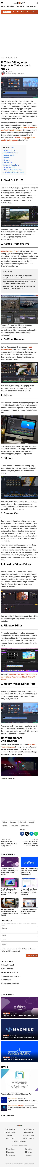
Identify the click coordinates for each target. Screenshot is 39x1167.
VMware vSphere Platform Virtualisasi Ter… (17, 1094)
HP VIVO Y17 (6, 980)
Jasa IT (10, 1135)
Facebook (11, 1149)
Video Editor (25, 825)
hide (13, 147)
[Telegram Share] (31, 834)
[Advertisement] (19, 35)
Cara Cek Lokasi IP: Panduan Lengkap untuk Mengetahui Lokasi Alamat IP (9, 871)
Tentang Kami (28, 1129)
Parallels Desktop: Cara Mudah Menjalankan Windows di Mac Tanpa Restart (9, 892)
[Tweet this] (27, 834)
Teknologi (14, 825)
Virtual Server (5, 1092)
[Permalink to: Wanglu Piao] (3, 73)
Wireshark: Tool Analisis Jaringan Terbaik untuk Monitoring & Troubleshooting (29, 871)
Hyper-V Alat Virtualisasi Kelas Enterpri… (23, 1101)
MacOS (31, 822)
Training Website (19, 1141)
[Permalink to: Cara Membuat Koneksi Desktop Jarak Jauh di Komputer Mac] (29, 903)
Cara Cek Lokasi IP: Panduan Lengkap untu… (19, 1015)
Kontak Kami (10, 1129)
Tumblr (29, 1152)
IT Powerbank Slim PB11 (10, 983)
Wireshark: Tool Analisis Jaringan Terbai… (18, 1059)
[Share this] (22, 834)
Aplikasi (4, 822)
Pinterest (11, 1152)
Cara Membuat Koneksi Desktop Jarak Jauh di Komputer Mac (29, 911)
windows (21, 1105)
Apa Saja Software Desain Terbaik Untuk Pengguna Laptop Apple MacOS (9, 912)
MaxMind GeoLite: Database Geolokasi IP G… (19, 1037)
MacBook (23, 822)
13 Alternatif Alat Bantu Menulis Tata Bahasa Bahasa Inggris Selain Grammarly (29, 892)
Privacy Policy (10, 1132)
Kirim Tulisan (28, 1138)
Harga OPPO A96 (8, 969)
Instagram (11, 1155)
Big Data (5, 1035)
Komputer (13, 822)
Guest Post (10, 1138)
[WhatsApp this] (36, 834)
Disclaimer (28, 1132)
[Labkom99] (19, 3)
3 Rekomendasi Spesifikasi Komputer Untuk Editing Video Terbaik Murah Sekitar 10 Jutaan (19, 676)
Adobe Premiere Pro (9, 251)
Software (5, 825)
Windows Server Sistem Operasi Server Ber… (22, 1108)
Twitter (29, 1149)
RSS (29, 1155)
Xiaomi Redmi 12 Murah (10, 972)
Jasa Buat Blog (28, 1135)
